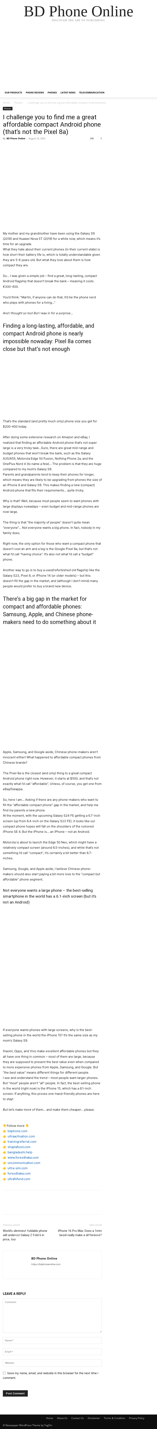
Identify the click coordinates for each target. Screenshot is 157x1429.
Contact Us (77, 1418)
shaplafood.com (19, 1147)
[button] (149, 93)
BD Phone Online (16, 138)
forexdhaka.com (19, 1173)
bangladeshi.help (20, 1152)
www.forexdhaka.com (23, 1157)
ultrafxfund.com (19, 1179)
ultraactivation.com (21, 1136)
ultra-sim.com (18, 1168)
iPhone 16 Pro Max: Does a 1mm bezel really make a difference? (80, 1233)
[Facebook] (7, 148)
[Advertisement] (78, 57)
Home (6, 102)
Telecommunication (91, 92)
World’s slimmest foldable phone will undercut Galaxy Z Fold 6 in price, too (25, 1235)
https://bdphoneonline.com (46, 1264)
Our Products (13, 92)
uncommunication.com (24, 1163)
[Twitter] (16, 148)
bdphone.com (17, 1131)
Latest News (68, 92)
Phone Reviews (35, 92)
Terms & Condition (114, 1418)
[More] (44, 148)
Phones (52, 92)
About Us (62, 1418)
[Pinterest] (26, 148)
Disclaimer (94, 1418)
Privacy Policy (136, 1418)
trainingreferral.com (22, 1142)
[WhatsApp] (35, 148)
